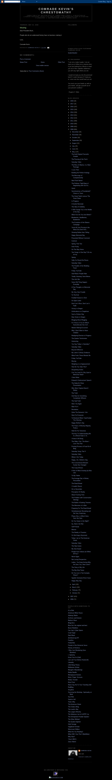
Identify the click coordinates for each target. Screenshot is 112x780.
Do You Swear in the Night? (80, 521)
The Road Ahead (77, 483)
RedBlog (70, 687)
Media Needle (72, 672)
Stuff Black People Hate (79, 273)
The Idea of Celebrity (78, 207)
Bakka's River (72, 620)
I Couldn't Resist (77, 486)
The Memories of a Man (79, 505)
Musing (74, 361)
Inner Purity (75, 246)
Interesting (75, 341)
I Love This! (75, 170)
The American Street (74, 704)
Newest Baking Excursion (80, 327)
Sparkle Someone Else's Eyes (81, 578)
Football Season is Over (79, 298)
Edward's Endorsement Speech (81, 380)
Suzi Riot (71, 697)
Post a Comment (25, 59)
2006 (72, 599)
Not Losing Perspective (79, 559)
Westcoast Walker (74, 729)
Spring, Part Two (77, 244)
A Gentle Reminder (77, 204)
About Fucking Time (78, 495)
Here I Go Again (77, 404)
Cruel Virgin (71, 633)
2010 (72, 123)
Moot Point (71, 682)
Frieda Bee (71, 643)
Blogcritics (71, 623)
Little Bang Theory (74, 665)
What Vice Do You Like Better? (81, 214)
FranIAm (71, 640)
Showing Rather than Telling (80, 232)
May (73, 152)
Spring (74, 257)
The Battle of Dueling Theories (81, 502)
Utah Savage (72, 724)
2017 (72, 104)
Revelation (75, 409)
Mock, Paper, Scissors (75, 677)
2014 (72, 112)
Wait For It (75, 406)
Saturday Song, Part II (79, 451)
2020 (72, 101)
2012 (72, 118)
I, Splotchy (71, 655)
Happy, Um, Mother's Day (80, 460)
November (75, 135)
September (75, 140)
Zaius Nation (72, 741)
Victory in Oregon (77, 308)
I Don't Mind (75, 377)
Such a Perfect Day (78, 314)
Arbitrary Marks (73, 615)
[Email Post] (48, 47)
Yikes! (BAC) (72, 739)
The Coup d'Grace (77, 468)
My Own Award (76, 549)
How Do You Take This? (79, 367)
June (74, 149)
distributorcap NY (73, 638)
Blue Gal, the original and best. (78, 625)
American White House (75, 613)
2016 (72, 106)
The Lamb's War (73, 709)
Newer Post (23, 62)
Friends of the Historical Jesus (77, 645)
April (73, 584)
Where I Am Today (77, 457)
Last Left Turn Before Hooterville (78, 660)
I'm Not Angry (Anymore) (79, 535)
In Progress (75, 201)
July (73, 146)
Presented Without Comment (81, 238)
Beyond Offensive (77, 350)
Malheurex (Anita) (73, 667)
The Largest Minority (74, 712)
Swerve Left (72, 699)
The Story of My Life (78, 567)
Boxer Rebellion (73, 628)
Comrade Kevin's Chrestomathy (56, 10)
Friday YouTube (76, 271)
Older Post (61, 62)
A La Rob (71, 610)
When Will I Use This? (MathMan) (78, 734)
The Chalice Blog (73, 707)
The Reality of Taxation (79, 532)
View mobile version (42, 65)
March (74, 587)
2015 (72, 109)
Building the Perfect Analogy (80, 172)
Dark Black (71, 635)
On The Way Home (78, 249)
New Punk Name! (77, 180)
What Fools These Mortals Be (81, 355)
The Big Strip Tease (78, 570)
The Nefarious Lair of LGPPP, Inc (78, 714)
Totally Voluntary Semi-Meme (81, 276)
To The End (75, 295)
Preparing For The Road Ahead (81, 508)
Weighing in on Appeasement (81, 364)
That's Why (71, 702)
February (75, 590)
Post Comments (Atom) (36, 71)
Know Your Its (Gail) (74, 657)
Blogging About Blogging (79, 320)
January (75, 593)
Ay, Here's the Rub (77, 524)
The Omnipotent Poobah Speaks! (78, 717)
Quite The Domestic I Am (80, 412)
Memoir (74, 529)
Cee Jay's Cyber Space (75, 630)
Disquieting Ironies (77, 369)
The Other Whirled (74, 719)
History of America (74, 648)
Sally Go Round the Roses (80, 260)
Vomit (73, 188)
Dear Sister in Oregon (78, 317)
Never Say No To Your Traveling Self (79, 685)
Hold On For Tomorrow (79, 431)
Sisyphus (71, 690)
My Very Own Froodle (78, 292)
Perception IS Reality (78, 492)
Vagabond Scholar (74, 726)
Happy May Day (77, 581)
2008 (72, 129)
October (75, 137)
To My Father (76, 475)
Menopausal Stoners (74, 675)
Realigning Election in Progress (81, 335)
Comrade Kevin (86, 750)
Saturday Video (76, 162)
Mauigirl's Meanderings (75, 670)
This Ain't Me (76, 279)
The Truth (75, 393)
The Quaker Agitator (74, 722)
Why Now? (71, 736)
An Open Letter (76, 300)
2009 (72, 126)
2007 (72, 596)
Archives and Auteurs (75, 618)
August (74, 143)
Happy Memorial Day (78, 235)
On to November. (77, 489)
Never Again (75, 556)
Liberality (71, 662)
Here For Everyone (77, 415)
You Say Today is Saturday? (81, 344)
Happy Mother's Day (78, 423)
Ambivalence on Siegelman (80, 311)
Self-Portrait (75, 527)
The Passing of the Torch (80, 159)
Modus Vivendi (72, 680)
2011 (72, 121)
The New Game (76, 546)
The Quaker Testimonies (79, 338)
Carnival (74, 241)
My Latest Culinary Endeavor (81, 352)
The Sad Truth (76, 401)
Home (43, 62)
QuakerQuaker (72, 53)
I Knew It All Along (77, 438)
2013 (72, 115)
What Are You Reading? (75, 732)
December (75, 132)
